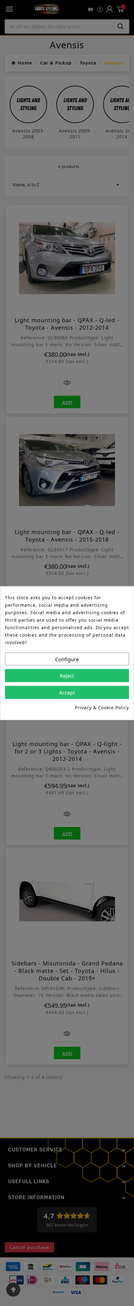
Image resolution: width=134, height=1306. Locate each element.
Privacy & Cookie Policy (102, 707)
